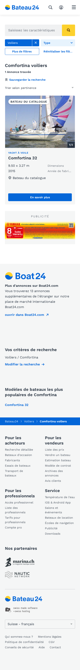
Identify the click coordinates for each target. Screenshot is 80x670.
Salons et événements (53, 510)
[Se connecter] (62, 7)
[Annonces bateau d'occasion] (22, 7)
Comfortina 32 (22, 157)
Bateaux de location (59, 517)
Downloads (52, 533)
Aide (42, 647)
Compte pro (13, 527)
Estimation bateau (58, 460)
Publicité (51, 528)
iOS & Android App (58, 502)
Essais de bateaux (17, 465)
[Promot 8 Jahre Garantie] (40, 230)
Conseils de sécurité (19, 647)
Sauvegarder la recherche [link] (27, 79)
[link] (35, 42)
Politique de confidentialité (24, 642)
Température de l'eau (60, 497)
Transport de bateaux (14, 473)
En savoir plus (40, 197)
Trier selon (12, 88)
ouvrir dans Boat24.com (24, 315)
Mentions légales (49, 636)
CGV (52, 642)
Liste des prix (54, 449)
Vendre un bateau (57, 455)
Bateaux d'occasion (18, 455)
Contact (55, 647)
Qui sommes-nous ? (19, 636)
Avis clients (53, 480)
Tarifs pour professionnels (15, 520)
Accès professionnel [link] (19, 502)
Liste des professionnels (15, 510)
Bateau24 (11, 421)
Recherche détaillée (19, 449)
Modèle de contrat (58, 465)
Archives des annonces (54, 473)
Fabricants (12, 460)
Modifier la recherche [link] (22, 364)
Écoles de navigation (59, 523)
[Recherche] (51, 7)
